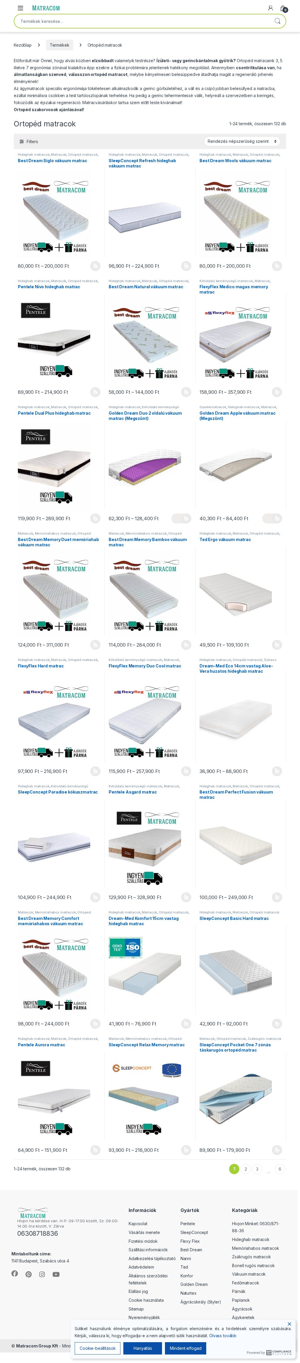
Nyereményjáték (144, 1317)
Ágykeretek (243, 1317)
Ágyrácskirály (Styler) (200, 1301)
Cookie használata (146, 1300)
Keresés (277, 21)
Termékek (59, 45)
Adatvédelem (141, 1266)
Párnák (238, 1291)
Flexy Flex (190, 1241)
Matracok (58, 154)
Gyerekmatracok (213, 407)
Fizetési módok (143, 1241)
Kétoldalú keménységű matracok (226, 281)
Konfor (186, 1275)
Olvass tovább (222, 1335)
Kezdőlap (23, 45)
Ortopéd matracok (83, 154)
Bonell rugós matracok (253, 1265)
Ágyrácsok (242, 1308)
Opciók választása (90, 266)
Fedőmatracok (245, 1282)
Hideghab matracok (34, 154)
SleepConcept (194, 1232)
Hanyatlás (143, 1348)
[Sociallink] (14, 1273)
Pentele (187, 1223)
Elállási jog (138, 1291)
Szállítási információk (148, 1249)
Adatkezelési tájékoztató (152, 1258)
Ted (184, 1266)
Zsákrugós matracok (264, 1039)
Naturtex (188, 1293)
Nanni (185, 1258)
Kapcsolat (138, 1223)
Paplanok (241, 1300)
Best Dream (191, 1249)
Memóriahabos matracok (55, 533)
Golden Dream (194, 1284)
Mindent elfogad (185, 1348)
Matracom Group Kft (37, 1345)
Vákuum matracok (249, 1274)
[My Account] (270, 7)
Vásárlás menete (144, 1232)
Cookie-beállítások (97, 1348)
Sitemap (136, 1308)
